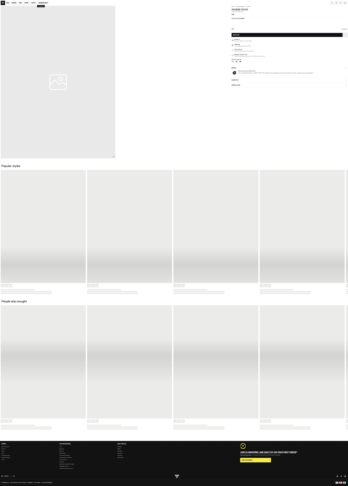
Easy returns (238, 49)
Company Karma (5, 455)
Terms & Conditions (64, 455)
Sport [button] (26, 3)
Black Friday (120, 457)
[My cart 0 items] (345, 3)
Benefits (234, 68)
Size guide (344, 29)
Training (119, 446)
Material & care (236, 85)
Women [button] (14, 3)
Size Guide (62, 453)
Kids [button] (20, 3)
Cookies (61, 462)
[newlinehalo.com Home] (3, 3)
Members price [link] (43, 3)
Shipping (237, 44)
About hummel (5, 446)
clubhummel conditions (65, 457)
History (3, 449)
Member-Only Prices (240, 54)
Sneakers (119, 451)
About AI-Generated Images (66, 464)
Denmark (6, 476)
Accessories (240, 6)
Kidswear (119, 455)
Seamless (120, 453)
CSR (2, 453)
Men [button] (8, 3)
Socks (248, 6)
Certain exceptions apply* (246, 455)
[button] (332, 3)
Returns (61, 451)
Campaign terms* (64, 466)
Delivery (237, 39)
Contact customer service (66, 468)
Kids (233, 6)
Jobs (2, 459)
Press (3, 451)
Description (235, 80)
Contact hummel (5, 457)
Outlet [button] (33, 3)
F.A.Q (60, 446)
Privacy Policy (63, 459)
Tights (119, 449)
